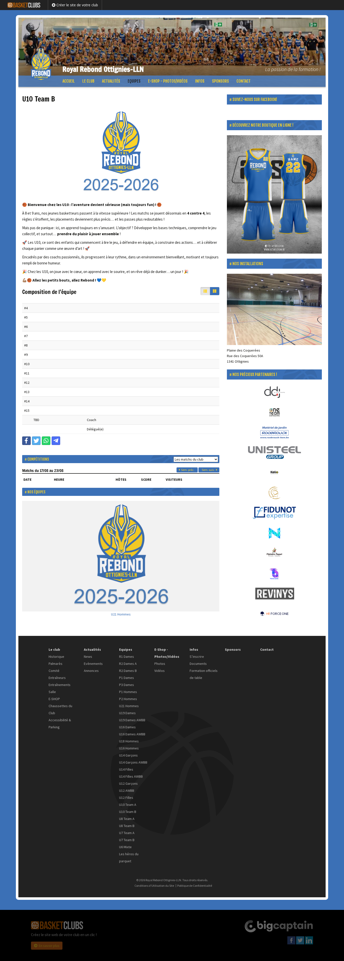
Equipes (134, 81)
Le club (88, 81)
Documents (198, 663)
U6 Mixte (125, 847)
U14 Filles (126, 769)
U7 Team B (126, 840)
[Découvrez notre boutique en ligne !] (274, 194)
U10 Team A (127, 804)
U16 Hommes (129, 748)
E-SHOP (54, 699)
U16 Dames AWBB (132, 734)
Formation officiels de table (204, 674)
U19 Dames (127, 713)
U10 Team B (127, 811)
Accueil (68, 81)
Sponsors (220, 81)
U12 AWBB (126, 790)
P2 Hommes (128, 699)
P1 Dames (126, 677)
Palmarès (55, 663)
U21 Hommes (121, 614)
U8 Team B (126, 825)
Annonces (91, 670)
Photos (159, 663)
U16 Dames (127, 727)
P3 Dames (126, 684)
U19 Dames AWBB (132, 720)
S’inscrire (197, 656)
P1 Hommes (128, 692)
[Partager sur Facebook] (26, 440)
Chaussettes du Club (60, 709)
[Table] (205, 291)
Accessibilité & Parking (60, 723)
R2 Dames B (128, 670)
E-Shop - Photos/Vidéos (168, 81)
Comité (54, 670)
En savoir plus (49, 945)
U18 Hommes (129, 741)
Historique (56, 656)
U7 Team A (126, 833)
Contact (243, 81)
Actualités (111, 81)
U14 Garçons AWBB (133, 762)
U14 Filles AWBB (131, 776)
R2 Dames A (128, 663)
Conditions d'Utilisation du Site (154, 885)
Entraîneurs (57, 677)
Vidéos (159, 670)
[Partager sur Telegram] (56, 440)
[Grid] (214, 291)
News (88, 656)
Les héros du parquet (129, 857)
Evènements (93, 663)
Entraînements (60, 684)
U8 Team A (126, 818)
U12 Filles (126, 797)
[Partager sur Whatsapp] (46, 440)
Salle (52, 692)
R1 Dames (126, 656)
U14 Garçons (128, 755)
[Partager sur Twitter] (36, 440)
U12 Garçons (128, 783)
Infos (199, 81)
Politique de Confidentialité (194, 885)
